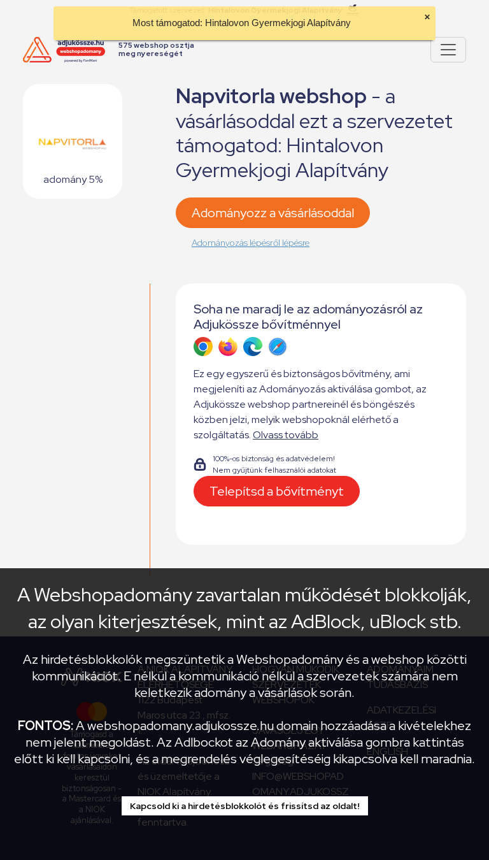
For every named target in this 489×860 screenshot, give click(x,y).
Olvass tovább (285, 434)
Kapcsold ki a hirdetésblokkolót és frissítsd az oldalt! (245, 806)
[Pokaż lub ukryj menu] (448, 49)
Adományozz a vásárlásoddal (273, 212)
